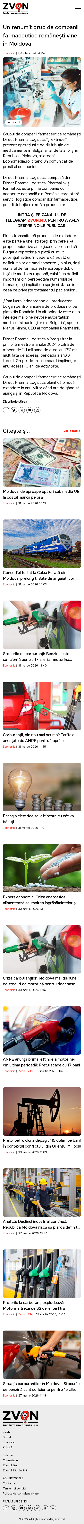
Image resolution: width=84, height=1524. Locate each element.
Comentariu (10, 1460)
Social (7, 1437)
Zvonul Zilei (25, 1071)
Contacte (9, 1483)
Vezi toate (70, 431)
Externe (8, 1455)
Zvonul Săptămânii (15, 1470)
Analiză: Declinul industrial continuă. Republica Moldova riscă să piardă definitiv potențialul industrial (41, 1227)
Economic (9, 53)
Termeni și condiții (14, 1488)
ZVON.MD (37, 220)
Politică (8, 1447)
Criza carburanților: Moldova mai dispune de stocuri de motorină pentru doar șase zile (40, 984)
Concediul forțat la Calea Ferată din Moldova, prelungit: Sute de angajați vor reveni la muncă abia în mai (38, 578)
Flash (6, 1432)
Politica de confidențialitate (21, 1493)
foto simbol (13, 122)
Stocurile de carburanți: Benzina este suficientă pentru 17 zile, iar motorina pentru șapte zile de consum (36, 659)
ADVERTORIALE (13, 1478)
